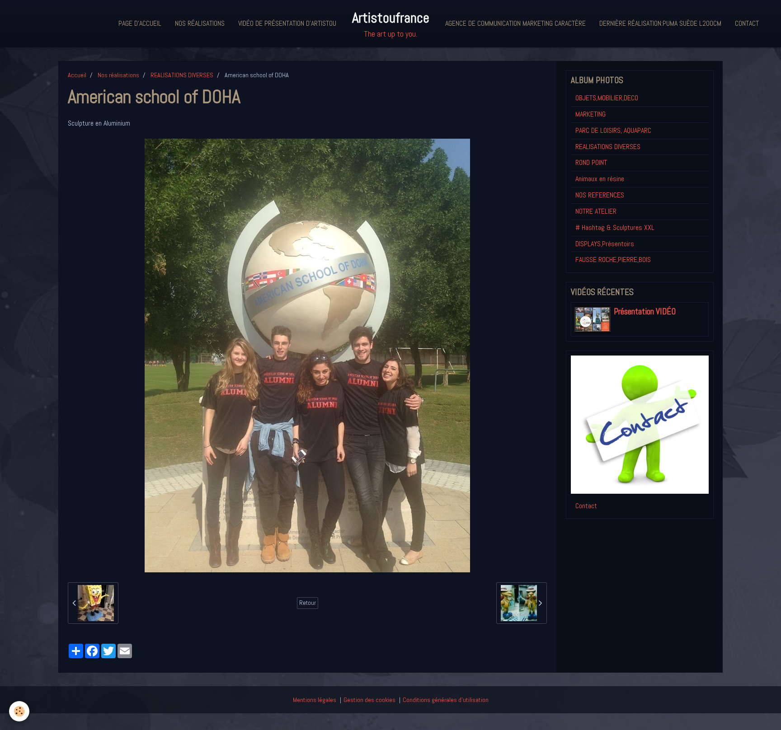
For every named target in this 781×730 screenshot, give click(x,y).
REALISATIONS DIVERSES (182, 75)
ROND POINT (591, 162)
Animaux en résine (599, 178)
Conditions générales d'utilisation (446, 700)
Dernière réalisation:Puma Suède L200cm (660, 23)
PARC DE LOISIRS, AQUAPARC (613, 130)
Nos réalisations (200, 23)
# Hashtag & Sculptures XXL (614, 227)
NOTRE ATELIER (595, 211)
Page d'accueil (139, 23)
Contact (747, 23)
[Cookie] (19, 711)
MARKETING (590, 114)
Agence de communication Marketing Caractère (515, 23)
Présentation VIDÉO (645, 311)
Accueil (77, 75)
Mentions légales (314, 700)
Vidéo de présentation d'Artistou (287, 23)
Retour (307, 603)
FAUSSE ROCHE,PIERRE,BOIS (613, 259)
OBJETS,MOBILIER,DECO (606, 98)
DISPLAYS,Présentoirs (604, 243)
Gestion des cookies (369, 700)
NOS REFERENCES (599, 195)
